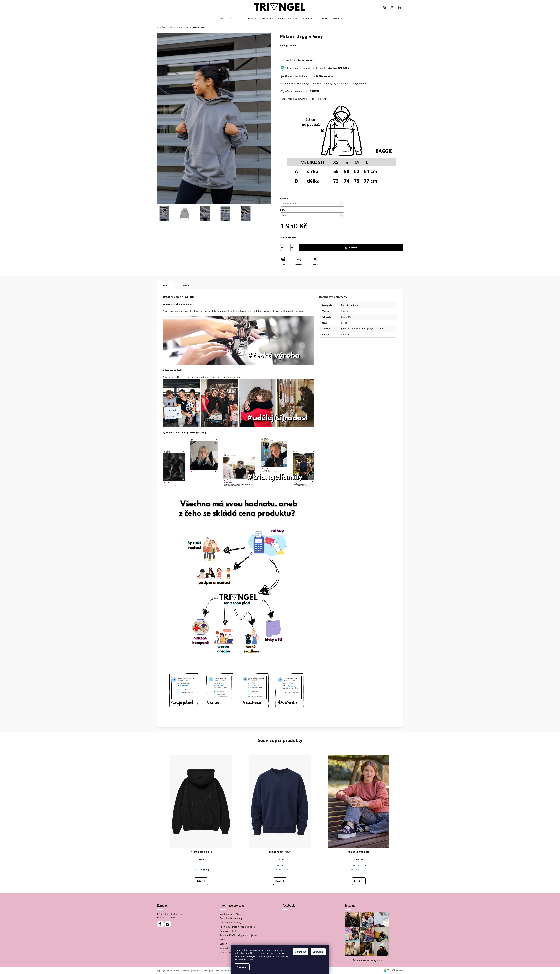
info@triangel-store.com (170, 914)
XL (359, 865)
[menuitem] (220, 18)
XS (202, 865)
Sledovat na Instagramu (369, 960)
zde (252, 959)
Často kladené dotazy (231, 918)
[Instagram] (167, 924)
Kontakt (224, 947)
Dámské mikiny (349, 305)
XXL (277, 865)
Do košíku (352, 247)
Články (223, 943)
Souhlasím (318, 951)
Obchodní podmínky (230, 922)
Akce (222, 939)
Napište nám (226, 952)
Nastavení (242, 967)
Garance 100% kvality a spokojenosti (239, 935)
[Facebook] (160, 924)
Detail (199, 881)
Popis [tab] (166, 285)
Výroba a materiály (229, 914)
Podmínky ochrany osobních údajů (238, 926)
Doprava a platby (229, 931)
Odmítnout (300, 951)
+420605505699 (166, 917)
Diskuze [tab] (185, 285)
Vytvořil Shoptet (395, 970)
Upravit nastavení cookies (220, 970)
